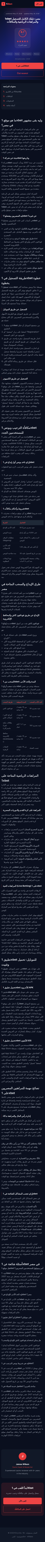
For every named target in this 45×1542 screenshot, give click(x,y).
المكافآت (9, 96)
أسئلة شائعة (10, 105)
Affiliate (30, 1537)
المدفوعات (10, 101)
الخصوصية (20, 1537)
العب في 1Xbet (22, 66)
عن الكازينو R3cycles (13, 92)
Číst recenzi (22, 73)
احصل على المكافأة (22, 1509)
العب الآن (39, 4)
